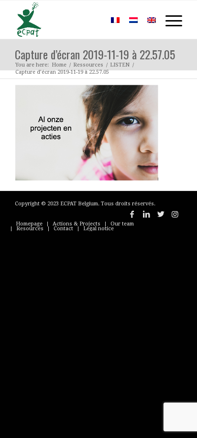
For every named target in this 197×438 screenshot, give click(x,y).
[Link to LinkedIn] (146, 214)
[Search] (92, 19)
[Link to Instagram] (175, 214)
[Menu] (169, 19)
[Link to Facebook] (132, 214)
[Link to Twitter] (160, 214)
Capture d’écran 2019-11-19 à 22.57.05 (95, 54)
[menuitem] (92, 19)
